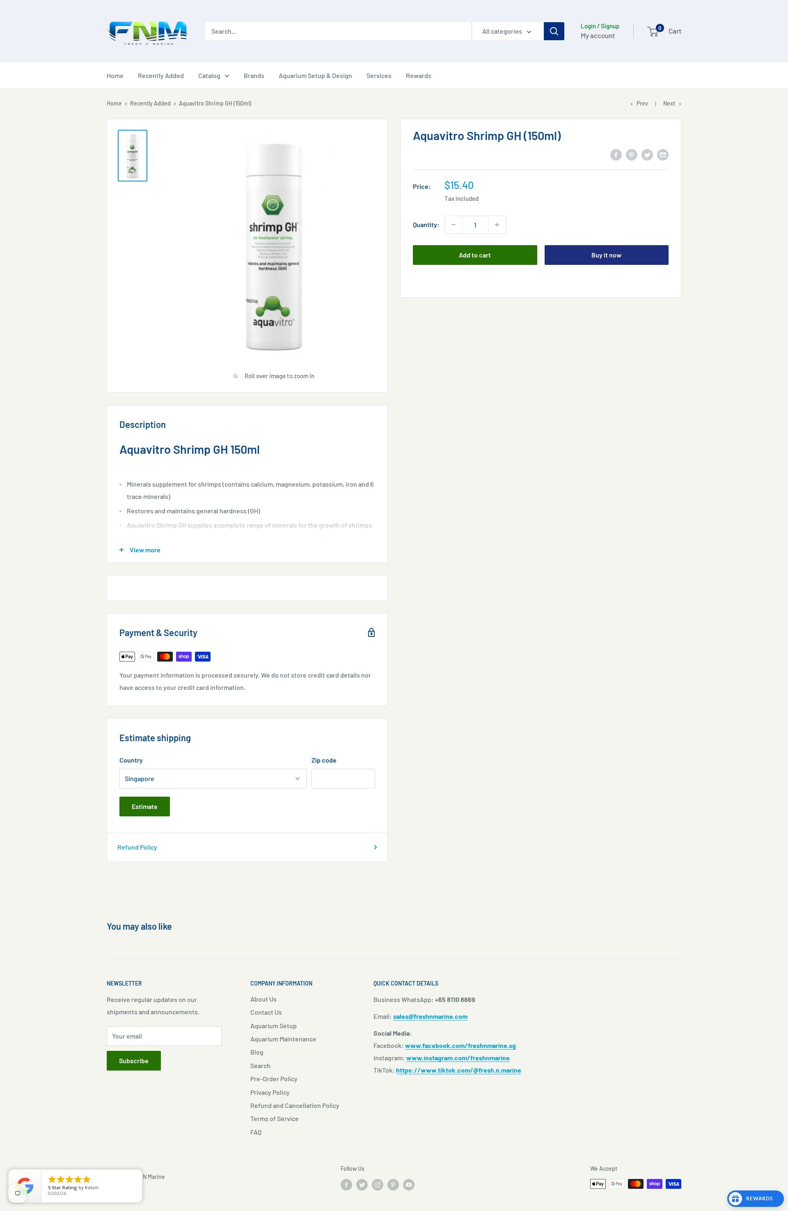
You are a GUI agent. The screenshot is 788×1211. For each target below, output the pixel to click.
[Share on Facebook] (616, 154)
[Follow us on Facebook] (346, 1184)
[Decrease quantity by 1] (453, 224)
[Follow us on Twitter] (362, 1184)
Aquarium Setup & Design (315, 75)
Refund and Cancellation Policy (294, 1105)
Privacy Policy (270, 1092)
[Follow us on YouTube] (409, 1184)
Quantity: (426, 224)
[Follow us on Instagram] (377, 1184)
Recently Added (161, 75)
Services (379, 75)
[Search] (554, 31)
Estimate (145, 806)
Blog (256, 1052)
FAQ (255, 1132)
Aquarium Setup (273, 1025)
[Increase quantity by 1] (497, 224)
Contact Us (266, 1012)
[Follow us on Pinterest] (393, 1184)
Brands (254, 75)
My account (598, 35)
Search (260, 1065)
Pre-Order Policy (274, 1078)
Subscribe (134, 1060)
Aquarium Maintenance (283, 1039)
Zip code (324, 760)
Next (669, 103)
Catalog (209, 75)
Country (131, 760)
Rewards (418, 75)
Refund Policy (137, 847)
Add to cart (475, 255)
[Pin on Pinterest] (631, 154)
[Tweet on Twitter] (647, 154)
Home (115, 75)
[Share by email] (663, 154)
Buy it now (606, 255)
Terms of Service (274, 1118)
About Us (263, 999)
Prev (642, 103)
